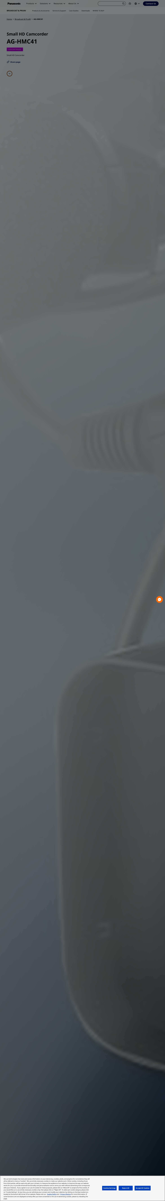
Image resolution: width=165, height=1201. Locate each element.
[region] (82, 1188)
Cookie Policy (51, 1194)
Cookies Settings (109, 1188)
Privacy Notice (65, 1194)
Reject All (125, 1188)
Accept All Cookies (142, 1188)
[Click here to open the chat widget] (159, 599)
